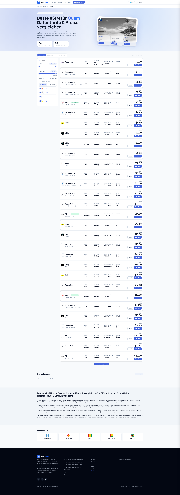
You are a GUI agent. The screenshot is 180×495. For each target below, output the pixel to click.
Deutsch (93, 470)
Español (93, 464)
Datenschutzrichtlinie (125, 486)
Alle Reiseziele (67, 469)
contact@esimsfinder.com (125, 459)
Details (130, 65)
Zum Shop (101, 43)
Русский (93, 473)
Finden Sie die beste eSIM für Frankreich (73, 459)
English (93, 459)
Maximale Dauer (62, 55)
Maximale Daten (51, 55)
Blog (69, 2)
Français (93, 461)
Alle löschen (52, 84)
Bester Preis (42, 55)
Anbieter (60, 2)
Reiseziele (53, 2)
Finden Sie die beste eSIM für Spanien (73, 462)
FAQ (65, 2)
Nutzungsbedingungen (137, 486)
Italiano (93, 466)
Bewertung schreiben (79, 2)
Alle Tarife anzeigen (101, 364)
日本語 (92, 468)
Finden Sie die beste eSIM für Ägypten (73, 464)
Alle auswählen (43, 84)
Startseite (39, 6)
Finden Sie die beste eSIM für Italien (72, 467)
